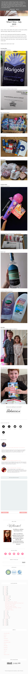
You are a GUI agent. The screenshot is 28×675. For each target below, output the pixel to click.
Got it (17, 9)
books (5, 636)
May (6, 613)
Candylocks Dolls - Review (10, 604)
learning (5, 649)
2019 (5, 594)
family (5, 643)
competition (6, 640)
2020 (5, 593)
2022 (5, 591)
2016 (5, 621)
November (7, 597)
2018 (5, 619)
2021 (5, 592)
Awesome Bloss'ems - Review (11, 601)
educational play (7, 642)
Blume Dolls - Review (9, 609)
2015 (5, 622)
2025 (5, 587)
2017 (5, 620)
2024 (5, 588)
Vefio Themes (20, 670)
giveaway (6, 647)
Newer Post (5, 512)
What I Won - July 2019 (9, 605)
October (7, 598)
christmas (6, 638)
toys (5, 652)
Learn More (12, 9)
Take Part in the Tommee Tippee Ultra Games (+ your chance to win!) (13, 448)
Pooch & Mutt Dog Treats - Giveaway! (14, 467)
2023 (5, 590)
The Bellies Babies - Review (10, 606)
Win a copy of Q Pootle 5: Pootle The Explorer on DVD (11, 460)
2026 (5, 586)
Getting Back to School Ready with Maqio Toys (14, 603)
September (7, 599)
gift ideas (6, 645)
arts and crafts (6, 633)
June (6, 612)
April (6, 614)
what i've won (6, 654)
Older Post (23, 512)
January (7, 618)
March (6, 615)
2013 (5, 625)
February (7, 616)
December (7, 595)
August (6, 600)
